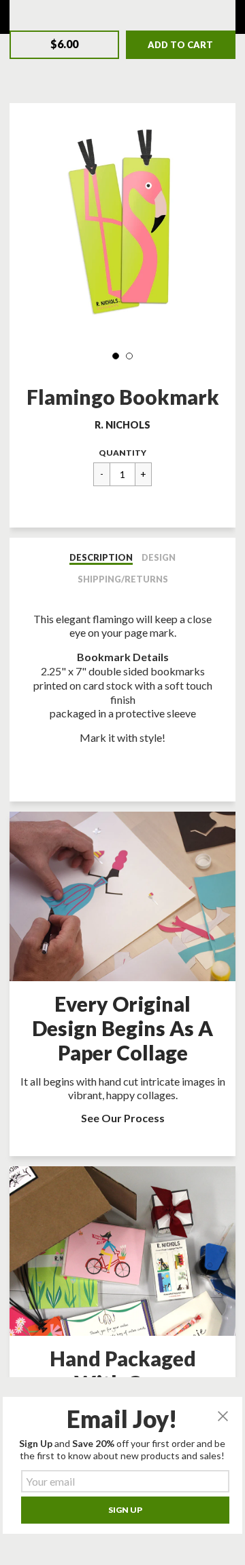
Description (101, 557)
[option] (122, 226)
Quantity (122, 453)
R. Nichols (122, 425)
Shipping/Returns (123, 579)
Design (159, 557)
